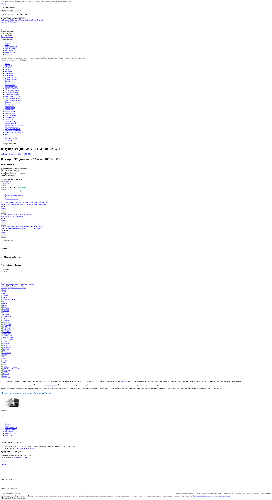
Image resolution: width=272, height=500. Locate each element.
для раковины (10, 121)
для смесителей (10, 123)
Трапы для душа (11, 87)
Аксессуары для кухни (13, 98)
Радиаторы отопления (13, 131)
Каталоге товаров (50, 385)
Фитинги (8, 83)
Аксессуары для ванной (13, 100)
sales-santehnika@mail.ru (9, 22)
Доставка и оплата (11, 50)
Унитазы (8, 67)
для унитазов (10, 117)
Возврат (255, 493)
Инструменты (10, 110)
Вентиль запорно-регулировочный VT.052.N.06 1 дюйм (21, 228)
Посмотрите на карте (20, 457)
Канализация (10, 85)
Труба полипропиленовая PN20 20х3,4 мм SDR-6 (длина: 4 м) (23, 204)
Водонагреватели (11, 127)
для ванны (9, 119)
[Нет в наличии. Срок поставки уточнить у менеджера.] (3, 235)
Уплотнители (10, 111)
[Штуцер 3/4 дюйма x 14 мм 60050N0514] (16, 154)
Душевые (8, 66)
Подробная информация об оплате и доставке (17, 284)
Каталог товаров (11, 47)
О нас (7, 45)
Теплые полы (10, 108)
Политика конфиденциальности (211, 493)
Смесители (9, 73)
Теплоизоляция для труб (14, 132)
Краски (7, 134)
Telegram (4, 461)
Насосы (8, 102)
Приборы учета (10, 113)
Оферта (198, 493)
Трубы (7, 81)
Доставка (248, 493)
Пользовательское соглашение (185, 493)
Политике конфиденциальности (204, 496)
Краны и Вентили (11, 89)
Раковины (8, 71)
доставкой (124, 381)
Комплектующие (11, 115)
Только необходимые (18, 498)
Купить (3, 208)
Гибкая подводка (11, 79)
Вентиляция (9, 106)
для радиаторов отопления (14, 125)
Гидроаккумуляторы (12, 129)
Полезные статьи (11, 52)
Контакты (8, 54)
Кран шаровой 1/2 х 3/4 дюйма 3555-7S (15, 216)
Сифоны (8, 69)
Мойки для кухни (11, 77)
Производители (10, 48)
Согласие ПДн (239, 493)
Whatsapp (5, 464)
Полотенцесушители (12, 96)
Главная (8, 43)
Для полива (9, 104)
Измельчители (10, 75)
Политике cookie (224, 496)
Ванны (7, 64)
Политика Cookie (228, 493)
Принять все (6, 498)
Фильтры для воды (12, 90)
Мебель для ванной (12, 94)
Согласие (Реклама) (265, 493)
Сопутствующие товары (14, 195)
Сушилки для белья (12, 92)
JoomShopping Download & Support (13, 288)
